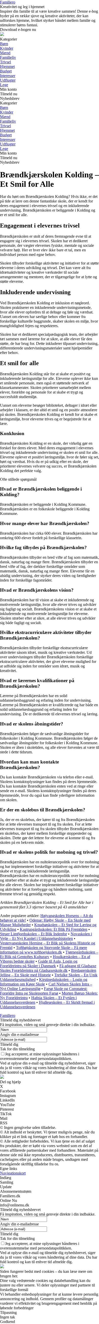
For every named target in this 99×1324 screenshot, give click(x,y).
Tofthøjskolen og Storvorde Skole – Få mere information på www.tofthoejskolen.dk (43, 949)
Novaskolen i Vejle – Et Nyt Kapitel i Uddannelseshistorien (46, 936)
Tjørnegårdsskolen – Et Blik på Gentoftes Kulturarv (49, 954)
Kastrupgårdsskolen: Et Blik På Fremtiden (53, 929)
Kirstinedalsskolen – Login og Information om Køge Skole (43, 981)
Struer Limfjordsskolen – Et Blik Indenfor (33, 934)
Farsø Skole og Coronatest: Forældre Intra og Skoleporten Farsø (43, 990)
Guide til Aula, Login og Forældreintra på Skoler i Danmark (38, 963)
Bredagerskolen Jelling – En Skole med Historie (48, 972)
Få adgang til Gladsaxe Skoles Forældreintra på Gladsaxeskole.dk (48, 968)
